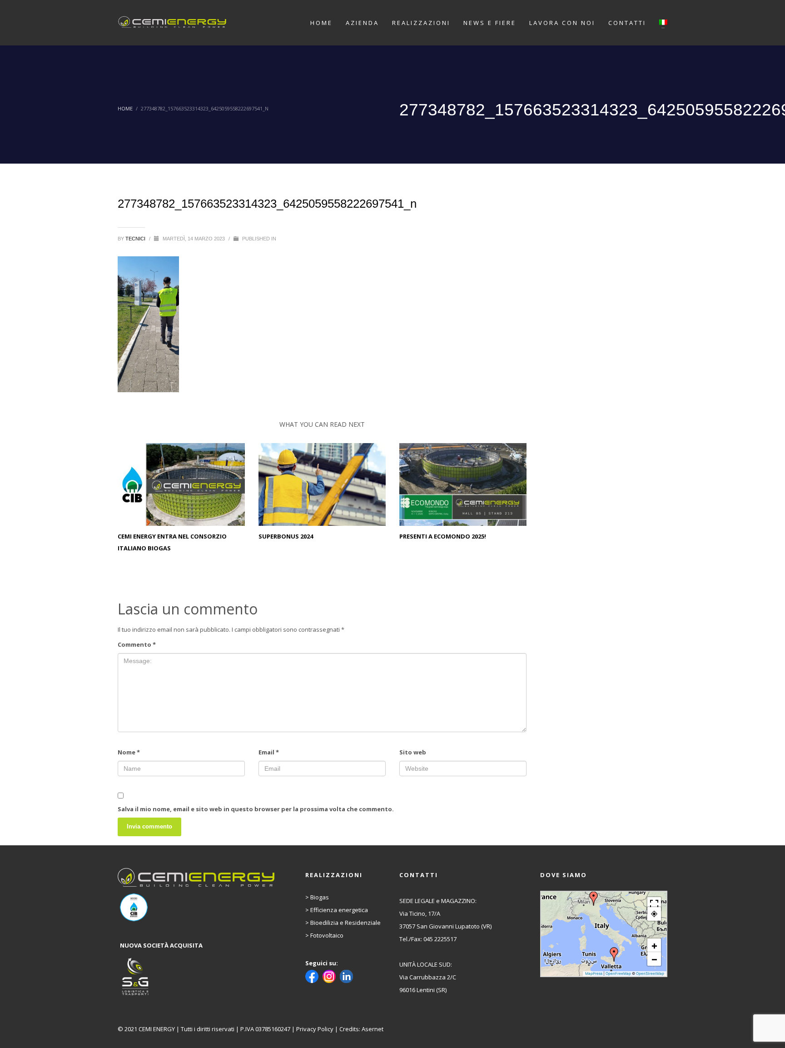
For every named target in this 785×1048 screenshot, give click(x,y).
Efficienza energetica (339, 910)
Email (268, 752)
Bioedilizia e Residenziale (345, 922)
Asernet (372, 1029)
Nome (129, 752)
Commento (137, 644)
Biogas (319, 897)
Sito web (412, 752)
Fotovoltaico (326, 935)
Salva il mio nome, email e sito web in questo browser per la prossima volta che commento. (256, 809)
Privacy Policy (314, 1029)
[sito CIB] (197, 907)
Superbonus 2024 (285, 536)
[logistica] (197, 977)
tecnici (136, 238)
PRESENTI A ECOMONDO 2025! (442, 536)
